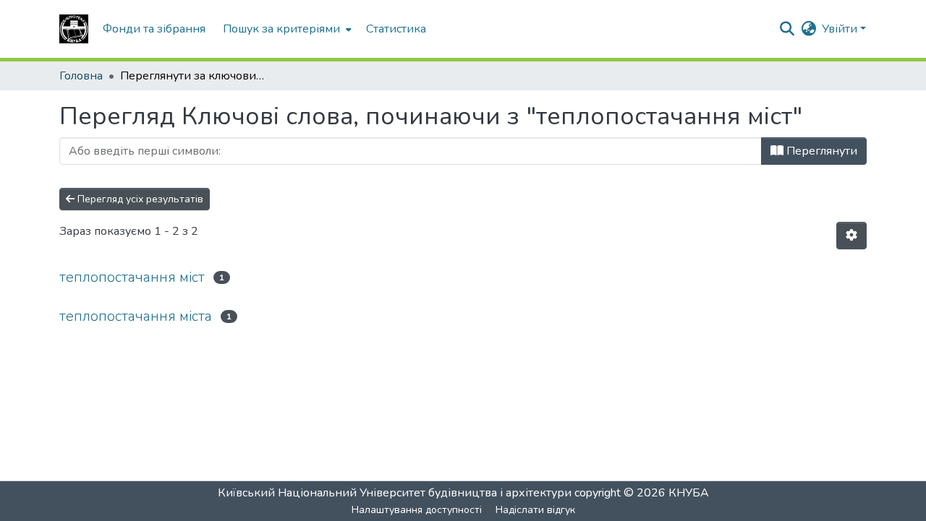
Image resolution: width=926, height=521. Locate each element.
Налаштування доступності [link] (417, 510)
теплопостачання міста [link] (135, 316)
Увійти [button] (841, 29)
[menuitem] (286, 29)
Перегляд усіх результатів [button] (139, 199)
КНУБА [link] (688, 493)
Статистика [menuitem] (396, 29)
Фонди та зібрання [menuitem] (154, 29)
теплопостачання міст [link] (132, 277)
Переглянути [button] (820, 151)
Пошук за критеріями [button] (281, 29)
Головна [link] (81, 76)
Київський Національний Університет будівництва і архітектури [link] (395, 493)
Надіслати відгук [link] (535, 510)
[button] (73, 28)
